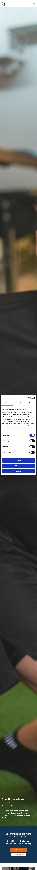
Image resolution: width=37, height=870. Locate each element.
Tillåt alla (18, 460)
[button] (18, 850)
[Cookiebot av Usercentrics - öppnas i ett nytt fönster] (26, 397)
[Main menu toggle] (34, 4)
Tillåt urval (18, 466)
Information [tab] (18, 403)
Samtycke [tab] (6, 403)
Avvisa (18, 471)
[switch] (32, 440)
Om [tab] (30, 403)
